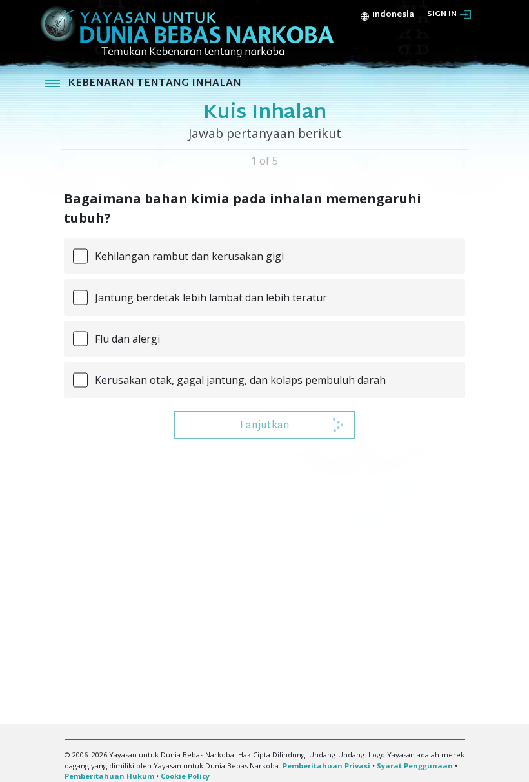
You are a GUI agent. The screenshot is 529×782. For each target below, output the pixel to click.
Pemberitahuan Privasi (326, 765)
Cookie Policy (185, 776)
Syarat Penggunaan (415, 765)
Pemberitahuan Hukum (109, 776)
